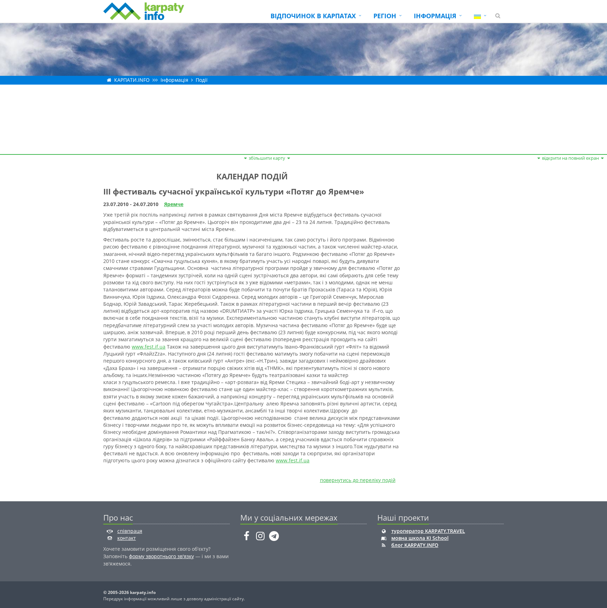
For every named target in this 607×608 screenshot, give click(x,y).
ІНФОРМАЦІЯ (435, 16)
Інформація (174, 80)
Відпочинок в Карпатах (313, 16)
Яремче (173, 204)
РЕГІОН (384, 16)
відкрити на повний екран (570, 158)
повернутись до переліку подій (358, 480)
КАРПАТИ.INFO (132, 80)
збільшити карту (267, 158)
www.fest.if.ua (148, 346)
